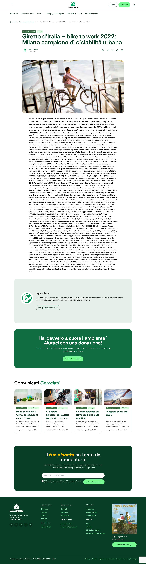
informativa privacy (73, 481)
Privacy (87, 559)
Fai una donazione (71, 359)
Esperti (43, 515)
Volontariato (65, 515)
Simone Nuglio (82, 430)
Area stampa (91, 515)
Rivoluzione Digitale (93, 530)
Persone (44, 512)
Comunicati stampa (26, 22)
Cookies (95, 559)
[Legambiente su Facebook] (11, 525)
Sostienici (64, 509)
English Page (132, 559)
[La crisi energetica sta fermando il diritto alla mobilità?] (88, 411)
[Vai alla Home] (73, 5)
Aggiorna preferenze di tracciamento (112, 559)
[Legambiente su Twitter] (16, 525)
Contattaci (90, 509)
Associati (124, 5)
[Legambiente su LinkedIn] (30, 525)
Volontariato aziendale (69, 527)
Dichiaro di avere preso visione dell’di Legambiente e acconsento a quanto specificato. (62, 482)
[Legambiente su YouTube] (26, 525)
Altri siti (89, 527)
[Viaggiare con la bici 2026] (118, 411)
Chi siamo (44, 509)
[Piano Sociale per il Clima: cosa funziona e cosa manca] (28, 411)
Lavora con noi (91, 512)
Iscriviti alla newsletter (94, 482)
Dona (113, 5)
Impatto (44, 519)
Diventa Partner (66, 524)
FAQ (87, 524)
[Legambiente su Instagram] (21, 525)
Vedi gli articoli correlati (46, 308)
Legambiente (22, 430)
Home (14, 22)
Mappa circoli (46, 527)
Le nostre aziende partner (95, 533)
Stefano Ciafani (53, 430)
